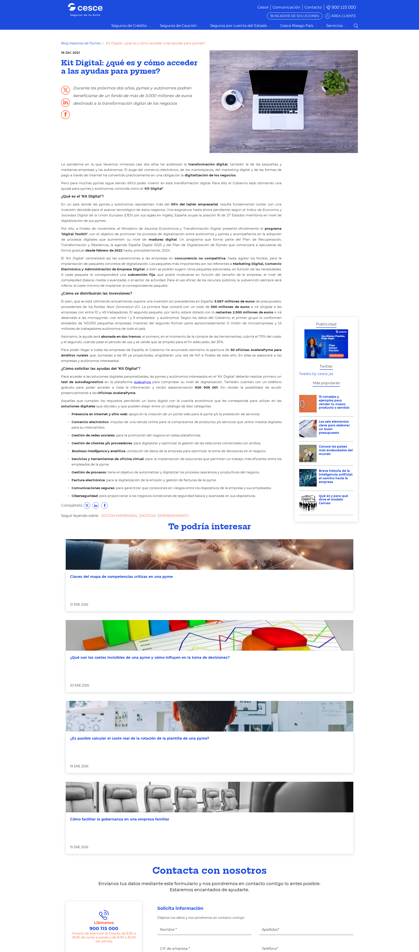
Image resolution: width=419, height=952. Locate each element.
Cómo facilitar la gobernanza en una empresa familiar (119, 819)
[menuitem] (286, 7)
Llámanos (103, 925)
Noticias (149, 516)
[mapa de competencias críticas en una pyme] (209, 554)
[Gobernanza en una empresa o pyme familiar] (209, 797)
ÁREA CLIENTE (343, 16)
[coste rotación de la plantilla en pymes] (209, 716)
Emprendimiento (174, 516)
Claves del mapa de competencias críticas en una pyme (121, 577)
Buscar (356, 26)
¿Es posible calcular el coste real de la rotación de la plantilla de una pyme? (139, 738)
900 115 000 (344, 7)
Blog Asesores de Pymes (81, 43)
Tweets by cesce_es (316, 374)
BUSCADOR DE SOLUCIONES (294, 16)
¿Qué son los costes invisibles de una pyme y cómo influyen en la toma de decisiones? (150, 657)
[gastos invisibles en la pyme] (209, 635)
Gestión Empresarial (120, 516)
